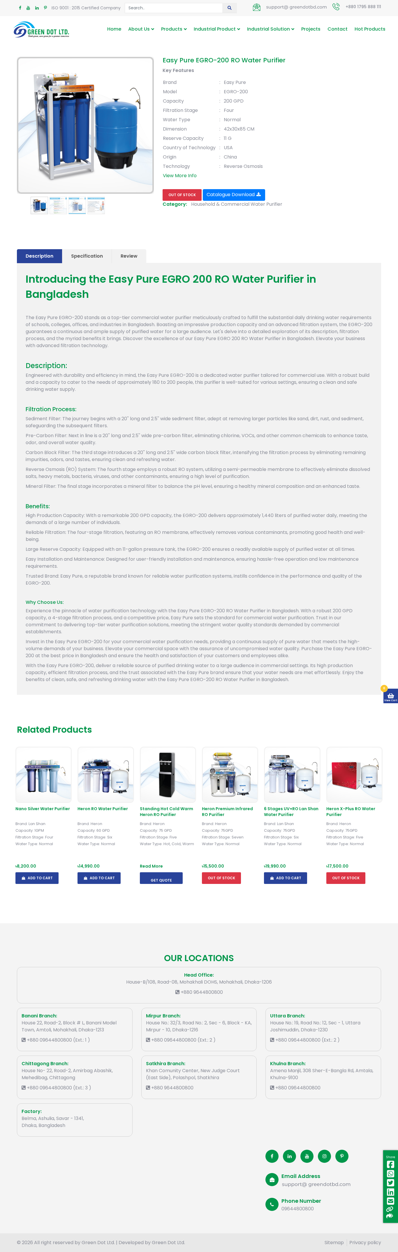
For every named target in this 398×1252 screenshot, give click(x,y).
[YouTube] (307, 1156)
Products (171, 29)
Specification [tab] (87, 256)
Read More (151, 866)
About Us (139, 29)
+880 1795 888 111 (363, 7)
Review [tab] (129, 256)
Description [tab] (39, 256)
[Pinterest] (341, 1156)
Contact (337, 29)
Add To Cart (40, 877)
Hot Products (370, 29)
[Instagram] (324, 1156)
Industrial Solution (268, 29)
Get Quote (161, 880)
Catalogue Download (231, 194)
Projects (310, 29)
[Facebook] (272, 1156)
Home (114, 29)
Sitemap (334, 1242)
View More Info (180, 175)
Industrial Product (215, 29)
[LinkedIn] (289, 1156)
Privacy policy (365, 1242)
